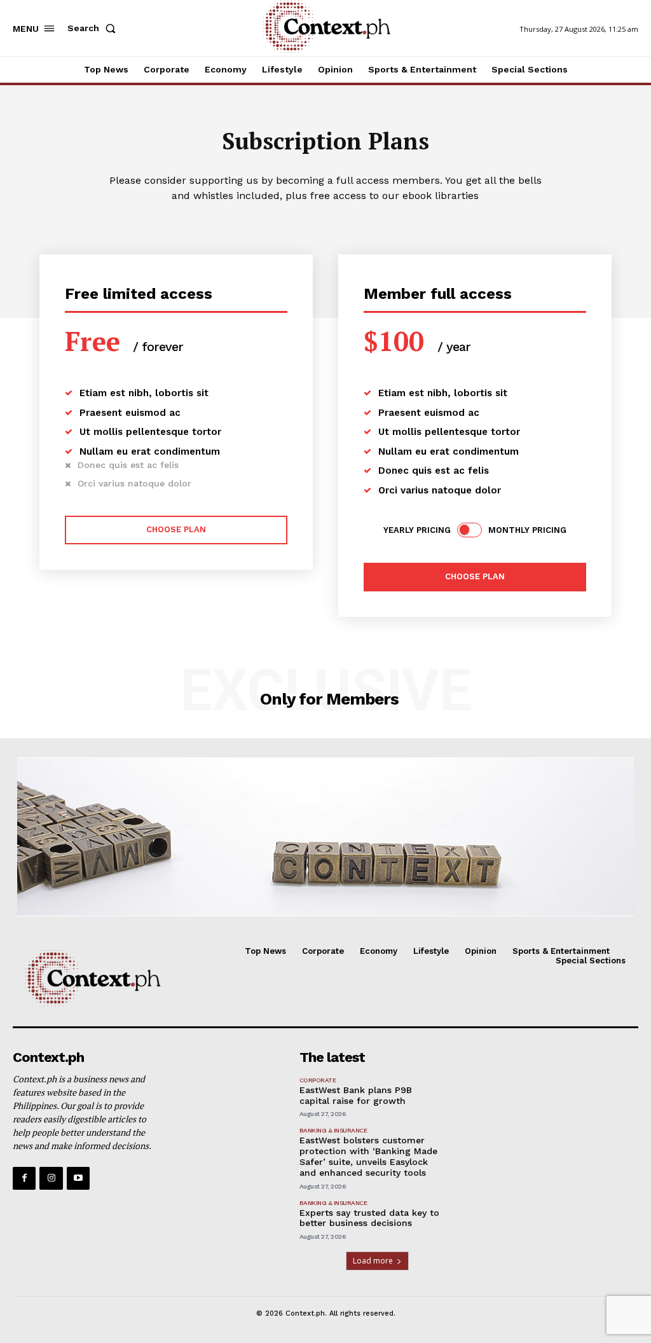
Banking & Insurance (333, 1130)
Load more (373, 1260)
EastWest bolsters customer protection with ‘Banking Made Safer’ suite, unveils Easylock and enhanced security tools (368, 1156)
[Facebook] (24, 1178)
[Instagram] (50, 1178)
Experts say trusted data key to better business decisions (369, 1218)
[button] (94, 28)
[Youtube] (78, 1178)
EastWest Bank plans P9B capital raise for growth (355, 1095)
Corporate (317, 1080)
